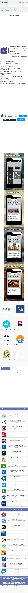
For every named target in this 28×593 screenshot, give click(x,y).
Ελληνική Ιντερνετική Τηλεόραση (16, 512)
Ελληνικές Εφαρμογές (6, 9)
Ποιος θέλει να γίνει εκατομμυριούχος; (17, 439)
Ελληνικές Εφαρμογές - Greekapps (17, 577)
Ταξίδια (14, 9)
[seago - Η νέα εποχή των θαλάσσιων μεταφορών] (6, 313)
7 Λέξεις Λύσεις (16, 525)
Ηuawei (20, 579)
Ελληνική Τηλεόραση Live (16, 519)
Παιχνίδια (10, 583)
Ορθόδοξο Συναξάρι (16, 550)
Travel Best (14, 15)
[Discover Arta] (20, 358)
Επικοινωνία (16, 569)
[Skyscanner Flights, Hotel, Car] (6, 328)
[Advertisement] (14, 32)
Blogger (14, 578)
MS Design (23, 578)
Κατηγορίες (14, 583)
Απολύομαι (16, 489)
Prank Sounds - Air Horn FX (16, 432)
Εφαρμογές (5, 583)
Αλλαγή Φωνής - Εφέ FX (16, 426)
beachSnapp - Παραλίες (19, 344)
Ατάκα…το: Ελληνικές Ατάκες (16, 420)
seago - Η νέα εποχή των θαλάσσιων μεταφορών (6, 315)
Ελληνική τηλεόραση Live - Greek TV (16, 414)
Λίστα (18, 583)
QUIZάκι (16, 538)
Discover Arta (17, 359)
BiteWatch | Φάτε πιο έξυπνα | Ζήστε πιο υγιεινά (16, 465)
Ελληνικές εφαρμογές (9, 581)
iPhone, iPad (15, 579)
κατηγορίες (11, 582)
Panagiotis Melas (5, 10)
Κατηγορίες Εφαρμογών (17, 531)
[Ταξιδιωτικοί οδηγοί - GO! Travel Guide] (6, 343)
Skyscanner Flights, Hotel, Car (6, 330)
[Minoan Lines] (20, 328)
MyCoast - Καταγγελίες (17, 501)
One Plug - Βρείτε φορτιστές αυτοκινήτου (16, 482)
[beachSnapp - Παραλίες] (20, 343)
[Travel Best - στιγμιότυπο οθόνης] (14, 171)
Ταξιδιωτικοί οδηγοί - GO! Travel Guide (6, 345)
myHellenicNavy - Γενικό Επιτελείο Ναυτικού (16, 495)
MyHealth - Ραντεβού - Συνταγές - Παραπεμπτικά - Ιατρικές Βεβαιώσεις (16, 471)
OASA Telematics (16, 476)
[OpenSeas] (20, 313)
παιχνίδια (17, 581)
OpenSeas (16, 314)
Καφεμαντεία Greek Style (6, 359)
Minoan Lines (17, 329)
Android (19, 9)
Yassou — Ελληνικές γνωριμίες (16, 445)
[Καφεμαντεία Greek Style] (6, 358)
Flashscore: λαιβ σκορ (16, 451)
